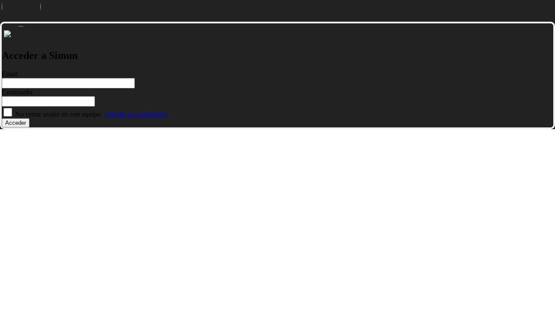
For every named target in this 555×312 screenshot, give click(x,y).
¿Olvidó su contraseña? (136, 114)
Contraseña (17, 92)
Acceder (15, 123)
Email (10, 74)
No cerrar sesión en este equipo (57, 114)
